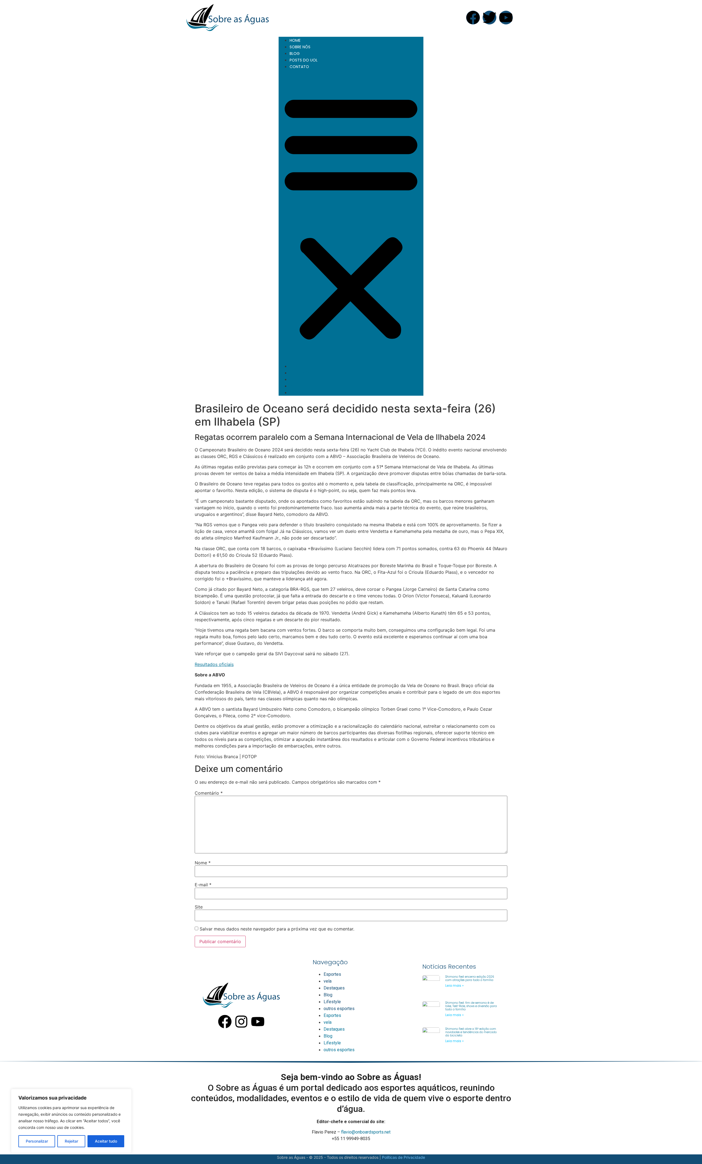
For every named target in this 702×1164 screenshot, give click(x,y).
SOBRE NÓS (300, 47)
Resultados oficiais (214, 664)
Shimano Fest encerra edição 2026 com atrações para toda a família (469, 978)
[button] (351, 216)
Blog (328, 994)
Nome (203, 863)
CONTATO (299, 66)
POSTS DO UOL (304, 60)
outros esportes (339, 1008)
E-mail (203, 884)
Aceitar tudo (106, 1141)
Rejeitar (71, 1141)
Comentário (209, 793)
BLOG (295, 53)
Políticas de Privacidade (403, 1157)
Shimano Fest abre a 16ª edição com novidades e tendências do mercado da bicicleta (471, 1032)
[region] (71, 1121)
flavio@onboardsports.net (365, 1132)
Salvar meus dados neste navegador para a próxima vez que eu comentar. (277, 929)
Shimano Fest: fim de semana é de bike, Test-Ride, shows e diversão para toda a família (471, 1006)
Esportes (332, 974)
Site (199, 907)
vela (328, 981)
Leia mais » (454, 985)
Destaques (334, 988)
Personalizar (37, 1141)
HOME (295, 40)
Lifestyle (332, 1001)
